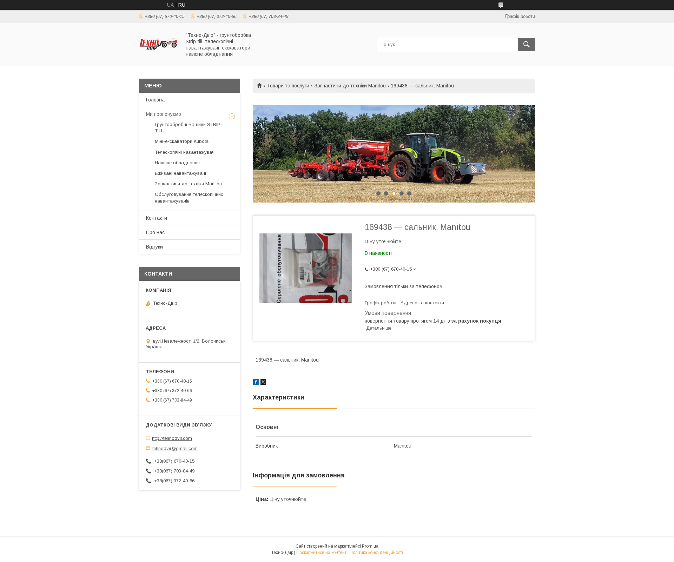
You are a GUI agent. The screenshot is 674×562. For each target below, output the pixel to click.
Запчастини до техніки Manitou (350, 85)
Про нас (155, 232)
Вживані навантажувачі (180, 173)
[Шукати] (526, 44)
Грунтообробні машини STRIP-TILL (188, 127)
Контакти (156, 218)
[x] (263, 383)
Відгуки (154, 247)
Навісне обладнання (177, 162)
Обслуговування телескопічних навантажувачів (189, 197)
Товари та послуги (288, 85)
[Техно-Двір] (158, 57)
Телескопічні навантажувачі (185, 152)
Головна (155, 100)
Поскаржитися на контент (321, 552)
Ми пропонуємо (163, 114)
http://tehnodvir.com (172, 438)
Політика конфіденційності (376, 552)
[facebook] (256, 383)
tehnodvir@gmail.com (175, 448)
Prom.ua (370, 546)
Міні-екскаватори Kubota (182, 141)
